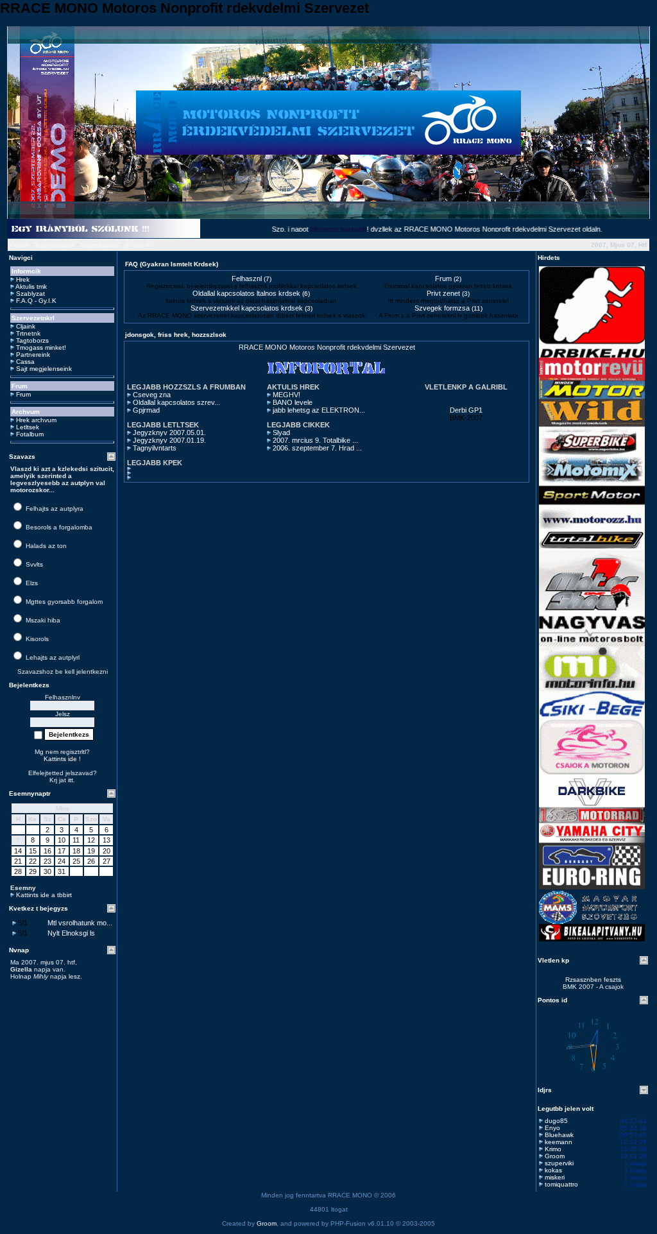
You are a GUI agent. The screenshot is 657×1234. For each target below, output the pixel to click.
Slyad (281, 432)
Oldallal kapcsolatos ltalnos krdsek (246, 293)
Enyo (552, 1127)
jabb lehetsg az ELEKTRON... (319, 410)
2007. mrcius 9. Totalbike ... (315, 440)
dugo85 (556, 1120)
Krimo (553, 1149)
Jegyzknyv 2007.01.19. (169, 440)
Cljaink (25, 326)
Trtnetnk (28, 333)
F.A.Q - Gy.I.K (36, 300)
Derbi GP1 (466, 410)
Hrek (23, 279)
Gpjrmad (146, 410)
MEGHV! (286, 394)
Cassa (25, 361)
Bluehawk (559, 1134)
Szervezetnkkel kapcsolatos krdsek (247, 308)
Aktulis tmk (31, 286)
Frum (23, 394)
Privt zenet (443, 293)
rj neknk (137, 244)
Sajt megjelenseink (44, 368)
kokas (553, 1170)
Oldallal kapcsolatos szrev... (176, 402)
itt (70, 780)
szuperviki (559, 1163)
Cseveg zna (152, 394)
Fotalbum (30, 434)
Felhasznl (247, 278)
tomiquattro (561, 1184)
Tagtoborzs (32, 340)
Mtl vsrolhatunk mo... (79, 923)
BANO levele (292, 402)
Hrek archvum (36, 420)
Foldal (20, 244)
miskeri (555, 1177)
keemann (558, 1141)
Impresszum (99, 244)
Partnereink (33, 354)
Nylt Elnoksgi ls (71, 933)
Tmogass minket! (41, 347)
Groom (555, 1156)
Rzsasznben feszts (593, 979)
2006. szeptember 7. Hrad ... (317, 448)
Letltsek (27, 427)
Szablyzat (30, 293)
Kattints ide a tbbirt (44, 894)
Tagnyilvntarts (154, 448)
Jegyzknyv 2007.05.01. (169, 432)
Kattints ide (60, 758)
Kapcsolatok (54, 244)
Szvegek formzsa (442, 308)
